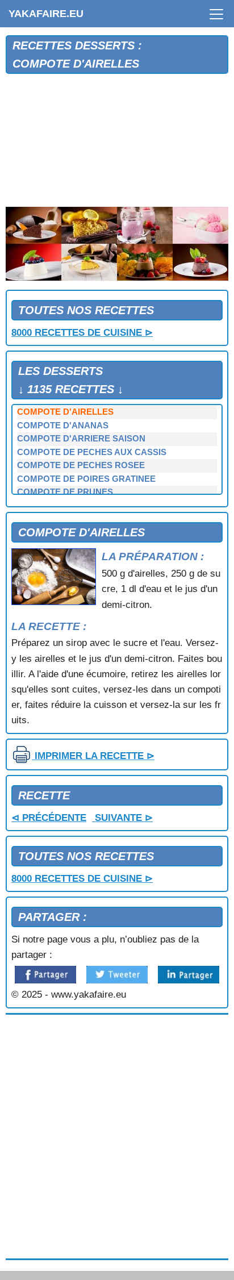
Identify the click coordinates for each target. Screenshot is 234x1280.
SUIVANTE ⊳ (122, 817)
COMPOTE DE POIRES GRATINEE (86, 478)
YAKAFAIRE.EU (46, 13)
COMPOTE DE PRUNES (65, 492)
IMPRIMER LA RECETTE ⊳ (93, 756)
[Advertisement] (117, 141)
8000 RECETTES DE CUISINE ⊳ (82, 332)
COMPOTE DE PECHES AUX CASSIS (91, 452)
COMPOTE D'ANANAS (62, 425)
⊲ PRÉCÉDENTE (48, 817)
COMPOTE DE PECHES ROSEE (81, 465)
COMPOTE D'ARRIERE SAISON (81, 438)
